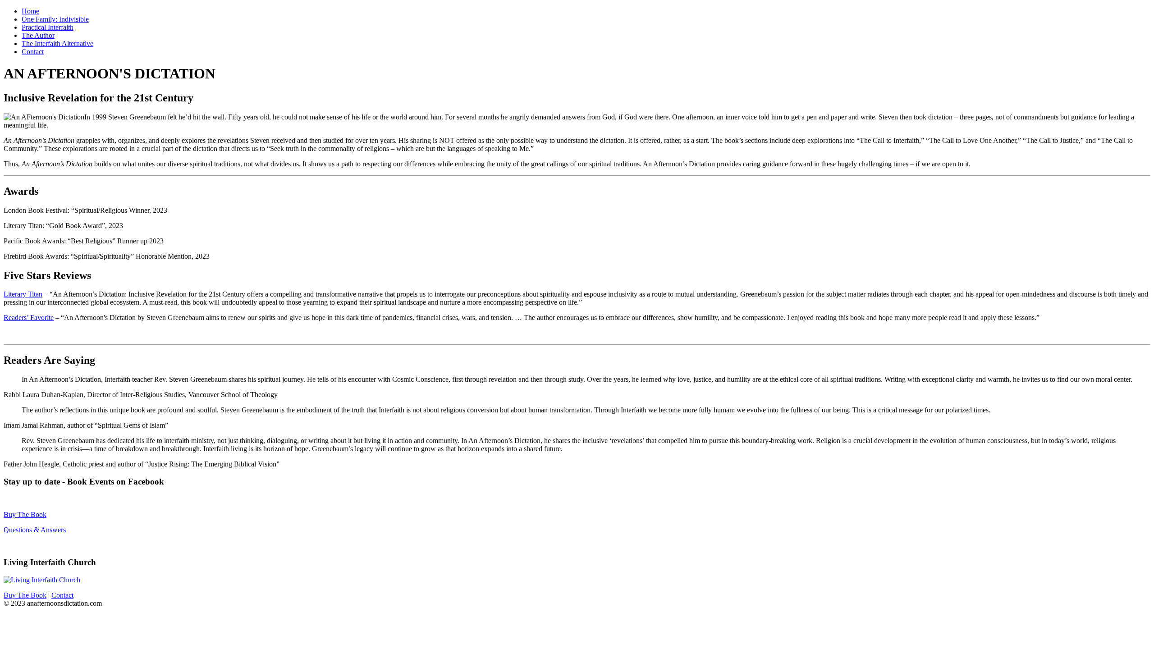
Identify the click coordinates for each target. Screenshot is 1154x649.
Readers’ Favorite (29, 317)
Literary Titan (23, 294)
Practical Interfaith (47, 27)
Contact (33, 51)
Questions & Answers (35, 530)
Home (30, 11)
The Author (38, 35)
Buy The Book (25, 514)
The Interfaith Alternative (57, 43)
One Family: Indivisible (55, 19)
